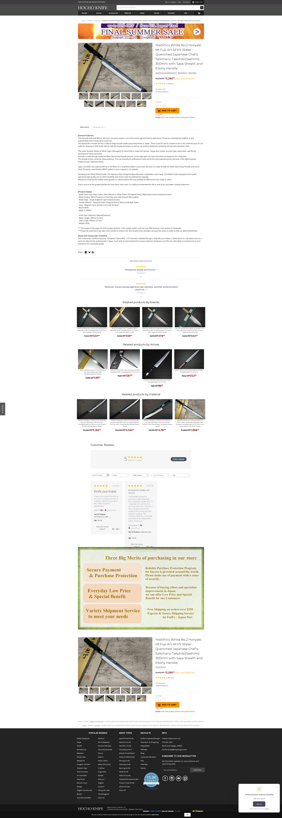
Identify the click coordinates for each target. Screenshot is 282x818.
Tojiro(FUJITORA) (84, 798)
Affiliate (144, 750)
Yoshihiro (182, 72)
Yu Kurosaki (82, 775)
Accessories (113, 13)
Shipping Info (98, 127)
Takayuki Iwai (104, 790)
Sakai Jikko (103, 761)
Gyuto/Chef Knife (126, 738)
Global (100, 775)
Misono (101, 738)
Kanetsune (81, 750)
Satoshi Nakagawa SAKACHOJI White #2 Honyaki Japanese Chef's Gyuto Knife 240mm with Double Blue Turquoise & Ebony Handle (157, 423)
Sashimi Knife (125, 742)
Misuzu (101, 779)
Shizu (100, 753)
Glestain (80, 753)
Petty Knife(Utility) (127, 757)
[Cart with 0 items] (198, 13)
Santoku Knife (125, 746)
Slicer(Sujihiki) (125, 750)
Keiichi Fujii (82, 783)
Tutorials (171, 13)
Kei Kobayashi (104, 742)
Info (185, 13)
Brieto (79, 794)
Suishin (101, 787)
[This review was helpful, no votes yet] (113, 529)
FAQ (142, 761)
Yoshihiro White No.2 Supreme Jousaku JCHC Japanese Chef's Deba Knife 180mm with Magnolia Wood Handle (190, 330)
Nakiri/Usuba (125, 775)
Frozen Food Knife (126, 783)
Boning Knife (124, 768)
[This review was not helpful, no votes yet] (117, 529)
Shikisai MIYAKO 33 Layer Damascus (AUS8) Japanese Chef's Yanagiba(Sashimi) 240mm (125, 371)
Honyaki (192, 72)
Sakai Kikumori (104, 764)
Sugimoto (102, 772)
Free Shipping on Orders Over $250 (91, 2)
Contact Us (121, 807)
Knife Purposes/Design (150, 738)
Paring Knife (124, 761)
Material (127, 13)
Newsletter (186, 2)
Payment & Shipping (150, 742)
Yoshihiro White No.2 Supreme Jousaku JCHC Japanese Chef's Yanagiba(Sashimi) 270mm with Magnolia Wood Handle (92, 330)
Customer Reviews (148, 757)
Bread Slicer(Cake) (127, 753)
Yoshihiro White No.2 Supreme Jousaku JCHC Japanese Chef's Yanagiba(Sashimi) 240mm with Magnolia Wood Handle (157, 330)
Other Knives (124, 787)
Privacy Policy (112, 807)
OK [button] (187, 814)
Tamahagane (103, 794)
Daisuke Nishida (105, 750)
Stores (156, 13)
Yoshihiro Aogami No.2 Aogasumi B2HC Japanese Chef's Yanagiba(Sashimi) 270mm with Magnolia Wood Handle (124, 330)
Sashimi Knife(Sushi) (166, 72)
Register (173, 2)
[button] (2, 409)
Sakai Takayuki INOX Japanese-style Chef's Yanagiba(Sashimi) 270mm (189, 371)
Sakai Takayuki (83, 738)
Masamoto (81, 757)
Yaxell (79, 746)
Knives (98, 13)
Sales (142, 13)
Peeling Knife (125, 764)
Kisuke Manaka (104, 746)
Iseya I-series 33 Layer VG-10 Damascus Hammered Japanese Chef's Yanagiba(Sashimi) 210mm (93, 372)
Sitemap (144, 764)
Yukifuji (101, 768)
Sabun (101, 757)
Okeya (79, 787)
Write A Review (178, 459)
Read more (138, 521)
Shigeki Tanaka (83, 764)
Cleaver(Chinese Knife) (128, 779)
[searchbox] (98, 475)
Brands (84, 13)
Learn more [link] (155, 814)
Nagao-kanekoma (84, 790)
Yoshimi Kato (82, 772)
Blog (179, 2)
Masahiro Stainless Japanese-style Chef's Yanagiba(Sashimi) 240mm (157, 381)
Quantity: (158, 102)
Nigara (101, 783)
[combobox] (120, 475)
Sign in (167, 2)
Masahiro (81, 761)
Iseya (79, 742)
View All (101, 798)
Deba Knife (123, 772)
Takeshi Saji (82, 768)
